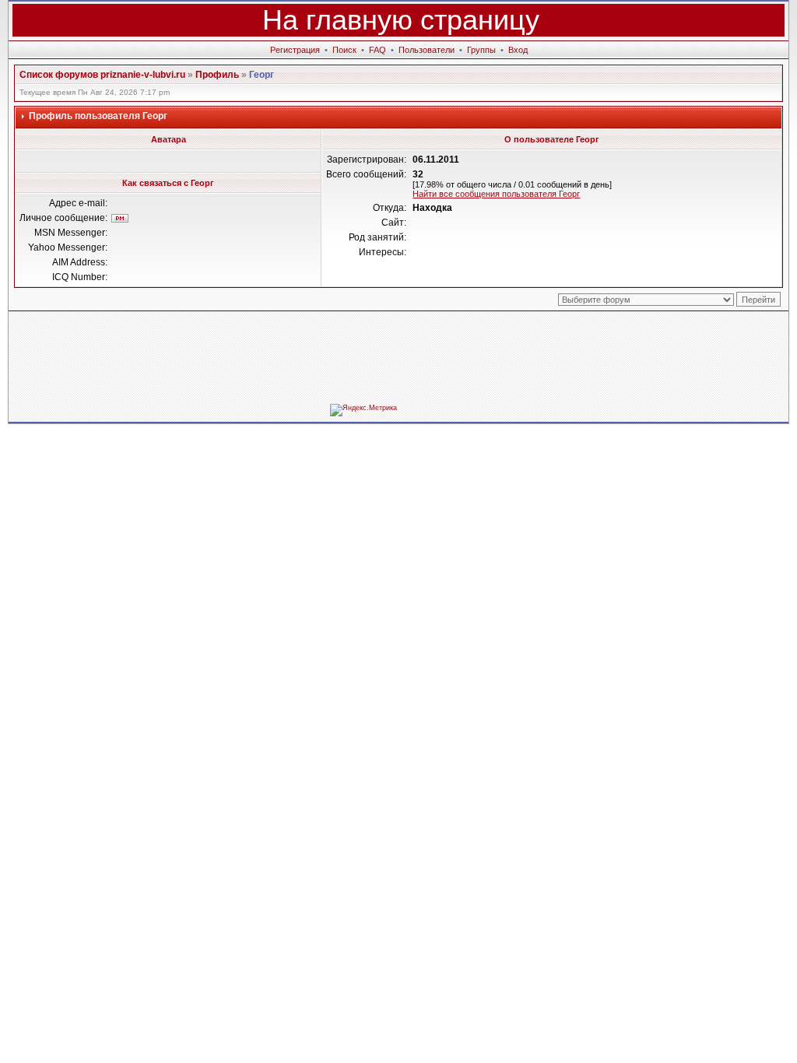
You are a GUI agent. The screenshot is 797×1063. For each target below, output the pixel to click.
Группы (481, 49)
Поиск (344, 49)
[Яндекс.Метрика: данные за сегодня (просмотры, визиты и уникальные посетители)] (363, 410)
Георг (261, 74)
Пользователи (426, 49)
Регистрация (295, 49)
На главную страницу (400, 20)
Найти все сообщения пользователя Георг (496, 193)
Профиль (217, 74)
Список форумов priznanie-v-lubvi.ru (102, 74)
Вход (518, 49)
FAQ (377, 49)
